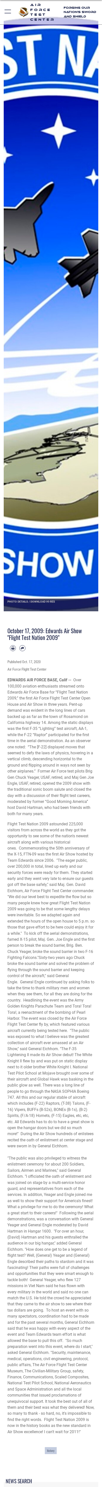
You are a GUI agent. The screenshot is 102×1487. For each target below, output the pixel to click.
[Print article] (13, 648)
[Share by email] (22, 648)
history (50, 1450)
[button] (8, 12)
